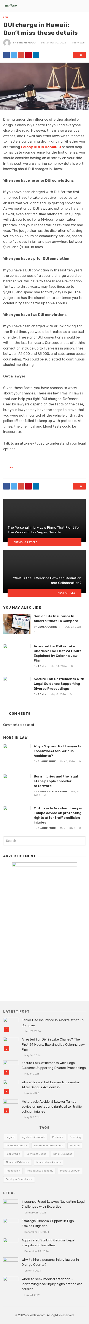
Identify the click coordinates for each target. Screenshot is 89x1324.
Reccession (13, 1170)
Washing (75, 1137)
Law (5, 17)
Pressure (58, 1137)
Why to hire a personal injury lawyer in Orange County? (50, 1262)
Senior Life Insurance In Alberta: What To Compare (56, 618)
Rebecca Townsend (52, 791)
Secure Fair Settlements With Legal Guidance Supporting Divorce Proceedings (59, 683)
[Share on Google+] (21, 55)
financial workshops (48, 1162)
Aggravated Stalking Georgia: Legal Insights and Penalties (48, 1242)
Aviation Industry (16, 1145)
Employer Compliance (19, 1179)
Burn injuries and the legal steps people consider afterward (56, 781)
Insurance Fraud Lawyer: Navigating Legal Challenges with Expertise (53, 1204)
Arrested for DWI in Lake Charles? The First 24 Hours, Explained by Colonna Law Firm (58, 653)
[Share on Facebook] (6, 55)
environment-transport (48, 1145)
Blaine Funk (47, 761)
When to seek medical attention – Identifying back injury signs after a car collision (52, 1284)
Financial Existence (17, 1162)
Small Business (62, 1153)
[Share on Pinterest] (28, 55)
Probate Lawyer (70, 1170)
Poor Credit (13, 1153)
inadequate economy (40, 1170)
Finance (74, 1145)
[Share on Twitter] (14, 55)
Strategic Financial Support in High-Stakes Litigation (48, 1223)
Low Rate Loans (36, 1153)
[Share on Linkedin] (36, 55)
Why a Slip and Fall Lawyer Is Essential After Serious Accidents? (57, 751)
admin (42, 666)
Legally (10, 1137)
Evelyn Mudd (26, 42)
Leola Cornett (49, 626)
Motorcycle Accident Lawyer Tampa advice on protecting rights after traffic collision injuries (58, 815)
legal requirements (33, 1137)
